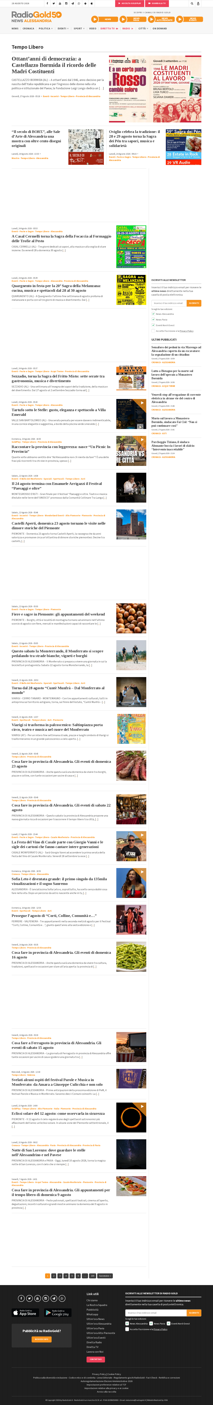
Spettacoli (58, 478)
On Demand (160, 28)
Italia (56, 1108)
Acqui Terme (57, 371)
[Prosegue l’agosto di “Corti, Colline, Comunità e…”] (131, 920)
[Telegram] (73, 3)
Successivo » (105, 1275)
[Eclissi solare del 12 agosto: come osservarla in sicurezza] (131, 1118)
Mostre (15, 158)
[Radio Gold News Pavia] (132, 19)
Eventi (62, 28)
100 (92, 1275)
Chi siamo (92, 1300)
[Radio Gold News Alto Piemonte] (161, 19)
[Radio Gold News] (104, 19)
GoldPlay (16, 442)
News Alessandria (165, 314)
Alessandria (42, 158)
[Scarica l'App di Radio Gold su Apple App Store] (25, 1312)
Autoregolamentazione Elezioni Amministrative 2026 (106, 1381)
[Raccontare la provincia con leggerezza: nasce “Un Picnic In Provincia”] (131, 451)
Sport (78, 28)
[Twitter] (54, 3)
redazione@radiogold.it (136, 1400)
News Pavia (161, 319)
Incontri (55, 96)
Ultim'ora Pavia (95, 1328)
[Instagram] (66, 3)
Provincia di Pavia (91, 1145)
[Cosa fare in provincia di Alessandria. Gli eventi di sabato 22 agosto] (131, 809)
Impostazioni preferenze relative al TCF (106, 1384)
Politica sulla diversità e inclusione (50, 1377)
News (15, 28)
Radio (126, 28)
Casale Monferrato (60, 837)
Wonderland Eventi (54, 515)
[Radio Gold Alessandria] (37, 16)
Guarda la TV (158, 3)
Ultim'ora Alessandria (99, 1324)
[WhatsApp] (79, 3)
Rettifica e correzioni (169, 1377)
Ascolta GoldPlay (131, 3)
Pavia (53, 1145)
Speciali (48, 478)
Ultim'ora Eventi (96, 1338)
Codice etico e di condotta (82, 1377)
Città (142, 28)
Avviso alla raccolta (106, 1391)
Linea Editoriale (104, 1377)
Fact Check (151, 1377)
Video (93, 28)
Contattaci (96, 1359)
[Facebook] (47, 3)
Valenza (31, 1075)
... (64, 250)
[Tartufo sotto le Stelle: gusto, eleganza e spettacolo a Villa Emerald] (131, 414)
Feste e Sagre (124, 157)
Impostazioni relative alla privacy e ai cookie (106, 1388)
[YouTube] (60, 3)
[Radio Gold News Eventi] (189, 19)
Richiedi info (41, 1339)
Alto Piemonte (73, 515)
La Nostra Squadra (97, 1305)
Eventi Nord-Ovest (165, 325)
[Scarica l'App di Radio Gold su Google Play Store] (58, 1312)
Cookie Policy (114, 1374)
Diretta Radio (94, 1342)
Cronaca (28, 28)
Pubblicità (92, 1310)
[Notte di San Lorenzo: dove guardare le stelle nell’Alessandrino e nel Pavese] (131, 1154)
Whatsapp (92, 1314)
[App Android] (85, 3)
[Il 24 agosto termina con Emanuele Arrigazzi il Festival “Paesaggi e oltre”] (131, 488)
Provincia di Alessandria (88, 96)
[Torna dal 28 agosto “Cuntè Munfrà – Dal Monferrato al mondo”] (131, 692)
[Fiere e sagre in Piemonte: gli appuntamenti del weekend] (131, 618)
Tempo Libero (67, 96)
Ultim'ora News (96, 1319)
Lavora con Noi (95, 1352)
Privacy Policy (187, 331)
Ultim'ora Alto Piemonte (101, 1333)
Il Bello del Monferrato (31, 478)
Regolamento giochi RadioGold (129, 1377)
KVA (166, 1400)
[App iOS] (92, 3)
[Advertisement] (79, 195)
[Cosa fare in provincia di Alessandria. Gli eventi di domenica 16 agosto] (131, 957)
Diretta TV (108, 28)
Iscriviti (194, 303)
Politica (45, 28)
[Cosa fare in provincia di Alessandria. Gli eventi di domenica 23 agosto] (131, 766)
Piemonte (87, 515)
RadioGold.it (67, 1400)
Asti (83, 478)
